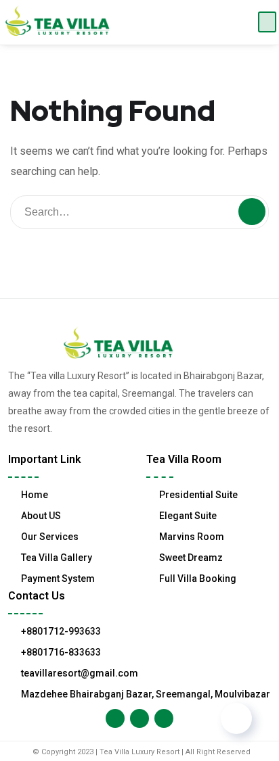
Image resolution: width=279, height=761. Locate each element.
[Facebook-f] (115, 718)
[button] (267, 21)
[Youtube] (163, 718)
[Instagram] (139, 718)
